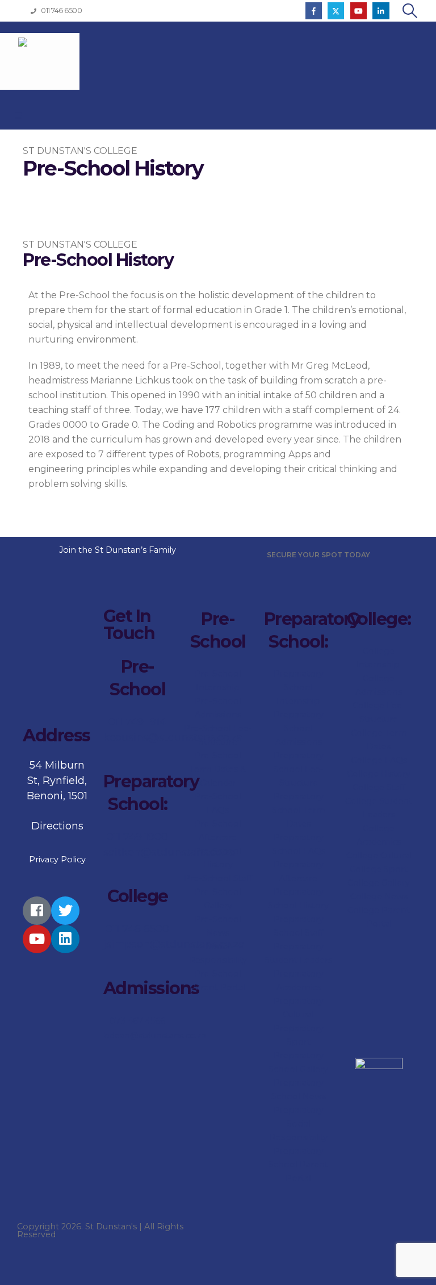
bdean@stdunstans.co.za (154, 1035)
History (394, 774)
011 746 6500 (137, 929)
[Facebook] (313, 10)
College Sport (379, 869)
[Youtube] (358, 10)
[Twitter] (65, 910)
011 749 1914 (137, 722)
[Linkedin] (65, 939)
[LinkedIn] (380, 10)
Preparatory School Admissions (299, 728)
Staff (394, 787)
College (368, 705)
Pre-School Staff (218, 878)
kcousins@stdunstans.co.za (173, 737)
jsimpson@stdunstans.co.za (174, 944)
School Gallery (298, 1069)
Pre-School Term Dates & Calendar (218, 769)
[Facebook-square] (37, 910)
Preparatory (299, 755)
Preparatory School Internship (299, 687)
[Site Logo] (39, 61)
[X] (336, 10)
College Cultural (379, 855)
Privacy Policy (57, 859)
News (395, 896)
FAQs (395, 760)
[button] (410, 10)
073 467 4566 (137, 1021)
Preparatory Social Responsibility (299, 1123)
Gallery (394, 883)
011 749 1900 (137, 837)
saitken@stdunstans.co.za (169, 852)
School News (298, 1096)
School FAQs (298, 851)
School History (298, 905)
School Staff (299, 933)
